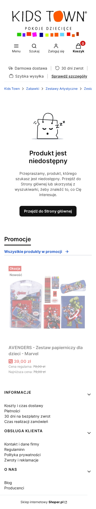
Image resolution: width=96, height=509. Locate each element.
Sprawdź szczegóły (69, 76)
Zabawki (32, 89)
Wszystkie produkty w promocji (33, 251)
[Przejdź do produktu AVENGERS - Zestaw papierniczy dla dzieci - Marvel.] (48, 303)
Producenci (14, 488)
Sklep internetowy (42, 502)
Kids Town (12, 89)
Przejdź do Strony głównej (48, 211)
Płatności (12, 411)
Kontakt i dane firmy (21, 444)
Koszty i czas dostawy (23, 405)
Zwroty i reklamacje (21, 460)
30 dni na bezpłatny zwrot (27, 416)
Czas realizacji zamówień (26, 421)
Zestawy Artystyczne (62, 89)
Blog (8, 482)
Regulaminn (14, 449)
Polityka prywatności (22, 454)
